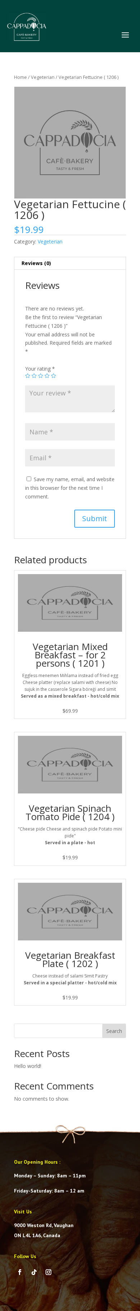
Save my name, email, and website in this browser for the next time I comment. (70, 488)
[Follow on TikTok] (34, 1272)
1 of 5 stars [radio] (27, 375)
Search (114, 1031)
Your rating (40, 368)
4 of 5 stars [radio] (47, 375)
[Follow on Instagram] (48, 1272)
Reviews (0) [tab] (36, 263)
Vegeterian (43, 77)
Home (20, 77)
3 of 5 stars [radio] (40, 375)
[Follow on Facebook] (19, 1272)
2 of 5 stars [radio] (34, 375)
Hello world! (27, 1065)
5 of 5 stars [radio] (53, 375)
